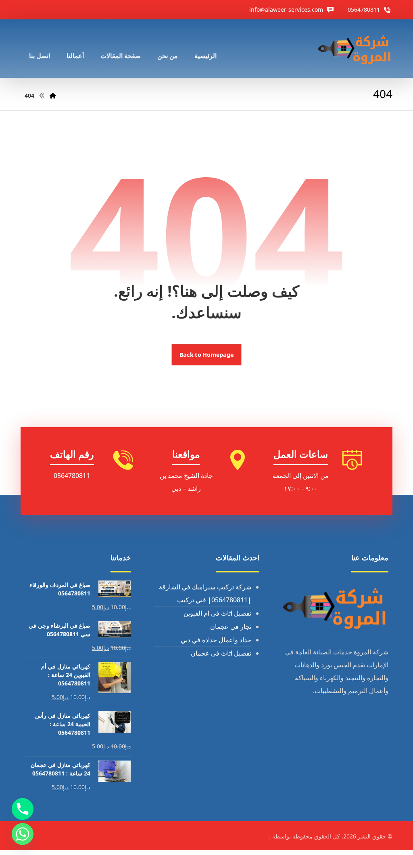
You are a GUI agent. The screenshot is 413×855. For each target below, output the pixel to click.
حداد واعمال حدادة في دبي (216, 639)
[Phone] (22, 809)
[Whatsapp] (22, 834)
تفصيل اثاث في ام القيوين (217, 613)
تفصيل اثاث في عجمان (221, 653)
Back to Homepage (206, 355)
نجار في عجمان (230, 626)
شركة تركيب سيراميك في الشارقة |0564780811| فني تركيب (205, 593)
